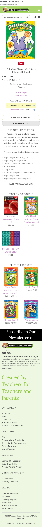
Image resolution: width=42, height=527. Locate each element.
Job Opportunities (10, 422)
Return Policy (31, 523)
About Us (6, 413)
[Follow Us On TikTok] (12, 353)
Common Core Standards (13, 440)
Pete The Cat (7, 508)
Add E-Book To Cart (21, 117)
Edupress (6, 496)
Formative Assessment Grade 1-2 (11, 219)
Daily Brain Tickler (10, 464)
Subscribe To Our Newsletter (14, 443)
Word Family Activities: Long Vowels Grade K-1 (10, 290)
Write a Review (21, 95)
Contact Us (6, 419)
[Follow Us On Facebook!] (3, 353)
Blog (4, 437)
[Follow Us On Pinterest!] (8, 353)
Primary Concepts (9, 505)
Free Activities (8, 478)
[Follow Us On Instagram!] (10, 353)
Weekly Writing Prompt (12, 467)
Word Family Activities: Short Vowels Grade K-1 (31, 219)
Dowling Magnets (9, 499)
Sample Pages (21, 92)
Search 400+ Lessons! (11, 461)
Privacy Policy (10, 523)
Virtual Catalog (8, 449)
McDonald (6, 502)
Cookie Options (21, 523)
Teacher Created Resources (12, 1)
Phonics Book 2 (11, 320)
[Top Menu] (38, 10)
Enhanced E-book (17, 110)
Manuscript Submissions (12, 425)
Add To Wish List (21, 123)
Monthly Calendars (10, 481)
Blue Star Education (8, 4)
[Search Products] (26, 17)
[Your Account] (35, 16)
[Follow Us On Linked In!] (5, 353)
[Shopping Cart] (38, 16)
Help (4, 416)
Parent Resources (9, 446)
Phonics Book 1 (31, 287)
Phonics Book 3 (31, 320)
